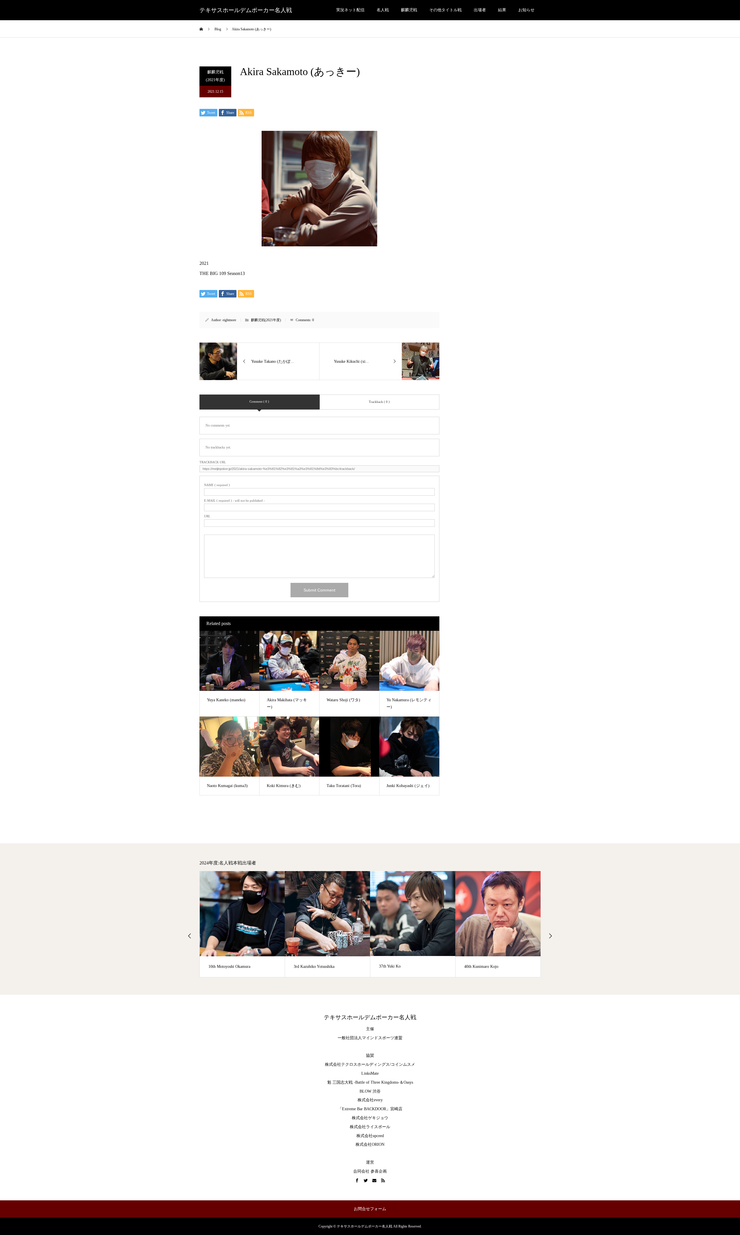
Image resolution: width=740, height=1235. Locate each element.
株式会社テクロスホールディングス (357, 1064)
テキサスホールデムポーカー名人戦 (245, 10)
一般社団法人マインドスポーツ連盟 (370, 1038)
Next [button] (550, 936)
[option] (284, 924)
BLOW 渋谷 (370, 1091)
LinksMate (370, 1073)
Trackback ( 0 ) (379, 401)
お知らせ (526, 10)
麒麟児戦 (409, 10)
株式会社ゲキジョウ (370, 1118)
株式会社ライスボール (370, 1127)
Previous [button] (190, 936)
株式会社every (370, 1100)
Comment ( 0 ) (259, 401)
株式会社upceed (370, 1136)
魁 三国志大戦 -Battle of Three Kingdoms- (363, 1082)
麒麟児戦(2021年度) (215, 76)
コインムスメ (403, 1064)
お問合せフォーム (370, 1209)
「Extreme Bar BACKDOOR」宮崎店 (370, 1109)
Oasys (408, 1082)
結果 (502, 10)
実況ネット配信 (350, 10)
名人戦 (383, 10)
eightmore (229, 320)
